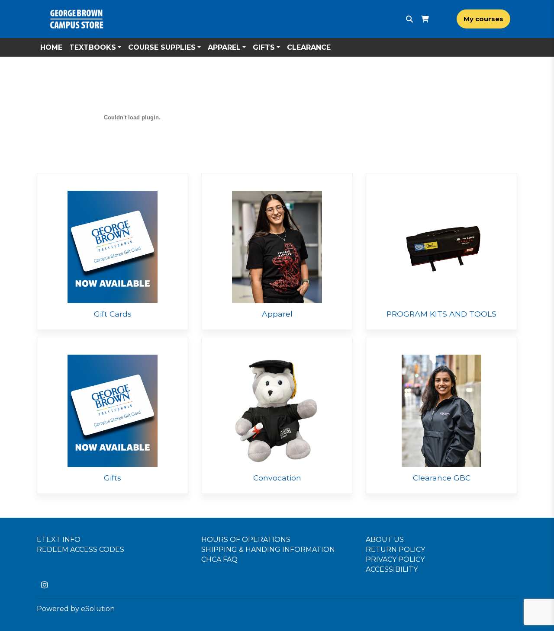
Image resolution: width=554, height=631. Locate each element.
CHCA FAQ (219, 559)
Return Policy (395, 549)
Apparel (224, 47)
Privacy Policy (395, 559)
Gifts (264, 47)
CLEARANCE (309, 47)
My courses (483, 19)
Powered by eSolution (76, 609)
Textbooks (92, 47)
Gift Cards (113, 313)
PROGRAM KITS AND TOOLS (441, 313)
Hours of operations (245, 539)
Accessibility (392, 569)
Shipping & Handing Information (268, 549)
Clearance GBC (441, 477)
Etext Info (59, 539)
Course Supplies (162, 47)
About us (385, 539)
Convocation (277, 477)
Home (51, 47)
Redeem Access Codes (80, 549)
